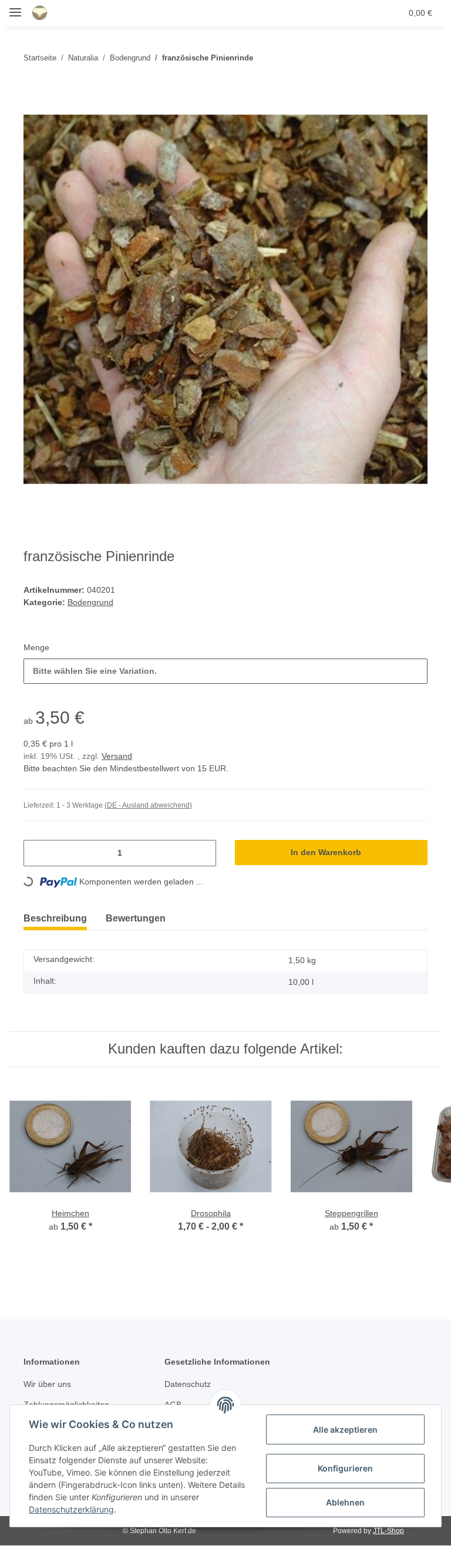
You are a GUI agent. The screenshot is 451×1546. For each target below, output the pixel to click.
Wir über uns (49, 1384)
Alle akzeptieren (345, 1429)
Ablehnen (345, 1502)
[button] (336, 13)
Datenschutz (189, 1384)
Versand (119, 756)
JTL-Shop (390, 1531)
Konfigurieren (345, 1468)
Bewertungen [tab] (144, 918)
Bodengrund (91, 603)
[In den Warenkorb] (32, 91)
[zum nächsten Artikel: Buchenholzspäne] (415, 57)
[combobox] (225, 671)
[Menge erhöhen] (203, 853)
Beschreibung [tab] (57, 918)
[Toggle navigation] (15, 7)
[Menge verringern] (37, 853)
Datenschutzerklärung (71, 1509)
